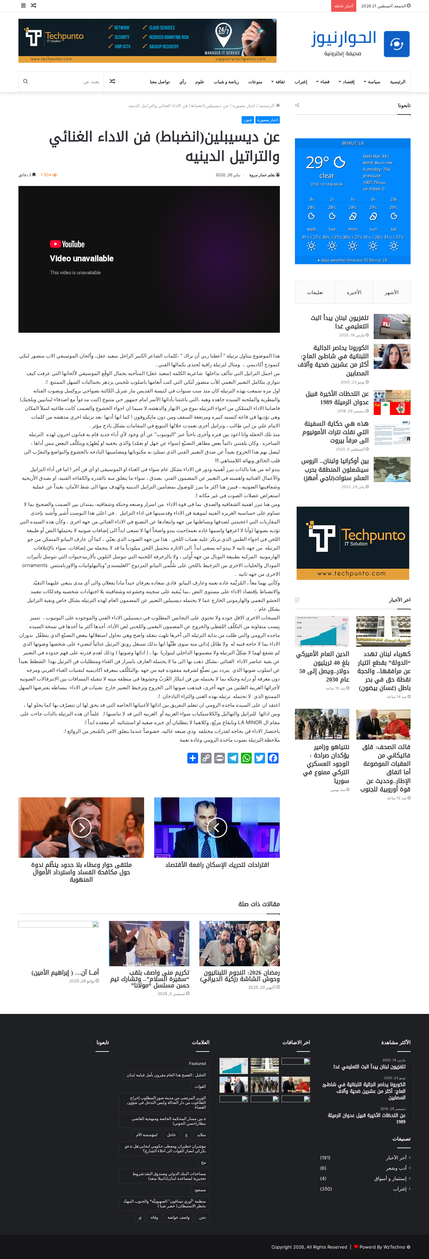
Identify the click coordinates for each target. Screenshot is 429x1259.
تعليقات (315, 292)
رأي (182, 81)
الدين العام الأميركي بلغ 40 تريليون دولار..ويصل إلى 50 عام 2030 (322, 666)
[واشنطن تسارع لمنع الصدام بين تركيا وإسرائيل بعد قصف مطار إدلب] (234, 1103)
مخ (203, 1162)
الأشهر (392, 292)
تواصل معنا (160, 81)
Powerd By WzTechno (382, 1247)
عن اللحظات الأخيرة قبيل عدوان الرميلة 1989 (337, 398)
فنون (248, 119)
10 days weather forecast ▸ (352, 260)
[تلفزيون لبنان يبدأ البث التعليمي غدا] (392, 326)
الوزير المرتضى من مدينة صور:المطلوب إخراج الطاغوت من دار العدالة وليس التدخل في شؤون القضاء (166, 1102)
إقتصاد (349, 81)
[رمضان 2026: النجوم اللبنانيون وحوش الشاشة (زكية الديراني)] (239, 943)
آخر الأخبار (396, 1157)
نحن (202, 1217)
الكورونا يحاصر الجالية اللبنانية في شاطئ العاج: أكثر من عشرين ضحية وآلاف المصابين (333, 360)
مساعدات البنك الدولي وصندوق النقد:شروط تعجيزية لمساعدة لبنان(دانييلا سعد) (169, 1176)
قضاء (324, 81)
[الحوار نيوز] (360, 44)
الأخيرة (354, 292)
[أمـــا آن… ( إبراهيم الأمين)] (58, 943)
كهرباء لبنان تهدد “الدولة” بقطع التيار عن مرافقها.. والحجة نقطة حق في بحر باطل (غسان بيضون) (384, 671)
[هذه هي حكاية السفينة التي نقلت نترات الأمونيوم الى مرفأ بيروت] (392, 432)
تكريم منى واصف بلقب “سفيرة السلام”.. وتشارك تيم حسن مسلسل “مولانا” (149, 979)
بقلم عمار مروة (262, 174)
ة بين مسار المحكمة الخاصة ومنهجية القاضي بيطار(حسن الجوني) (169, 1121)
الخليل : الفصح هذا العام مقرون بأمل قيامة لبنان (166, 1074)
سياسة (374, 81)
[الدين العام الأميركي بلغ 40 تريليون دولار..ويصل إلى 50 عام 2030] (322, 631)
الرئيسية (398, 81)
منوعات (255, 81)
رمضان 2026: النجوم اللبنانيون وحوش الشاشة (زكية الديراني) (240, 976)
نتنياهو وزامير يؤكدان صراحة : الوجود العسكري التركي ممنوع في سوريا (326, 764)
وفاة (154, 1217)
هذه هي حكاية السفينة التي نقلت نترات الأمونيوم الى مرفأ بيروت (335, 432)
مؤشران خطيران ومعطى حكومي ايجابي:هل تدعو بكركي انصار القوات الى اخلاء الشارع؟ (165, 1148)
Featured (197, 1063)
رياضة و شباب (226, 81)
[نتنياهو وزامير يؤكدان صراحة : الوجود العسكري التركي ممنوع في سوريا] (322, 724)
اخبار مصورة (244, 105)
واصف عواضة (179, 1217)
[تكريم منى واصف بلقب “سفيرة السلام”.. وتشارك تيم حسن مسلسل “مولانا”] (149, 943)
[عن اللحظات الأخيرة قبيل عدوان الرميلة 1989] (392, 402)
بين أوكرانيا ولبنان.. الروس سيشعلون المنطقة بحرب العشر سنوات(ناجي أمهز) (335, 469)
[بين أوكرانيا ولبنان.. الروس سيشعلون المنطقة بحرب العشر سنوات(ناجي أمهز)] (392, 469)
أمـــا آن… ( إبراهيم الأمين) (65, 972)
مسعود (200, 1189)
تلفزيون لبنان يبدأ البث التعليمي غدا (340, 322)
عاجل (171, 1134)
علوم (199, 81)
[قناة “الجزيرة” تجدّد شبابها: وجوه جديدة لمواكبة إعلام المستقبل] (265, 1103)
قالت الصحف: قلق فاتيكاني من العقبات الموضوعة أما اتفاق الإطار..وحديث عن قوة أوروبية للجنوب (385, 768)
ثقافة (280, 81)
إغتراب (301, 81)
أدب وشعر (396, 1168)
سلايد (201, 1134)
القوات (200, 1086)
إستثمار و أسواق (390, 1178)
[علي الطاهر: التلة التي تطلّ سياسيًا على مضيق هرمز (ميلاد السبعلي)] (296, 1103)
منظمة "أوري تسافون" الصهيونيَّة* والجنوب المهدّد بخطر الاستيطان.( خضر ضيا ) (164, 1203)
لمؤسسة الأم (147, 1134)
